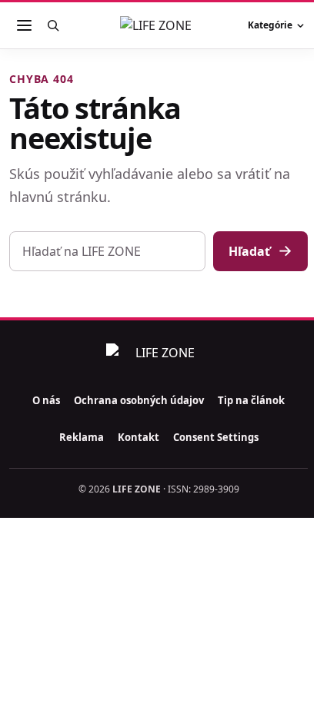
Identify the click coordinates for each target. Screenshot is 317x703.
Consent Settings (216, 437)
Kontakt (138, 437)
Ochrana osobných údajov (139, 400)
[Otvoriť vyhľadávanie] (53, 25)
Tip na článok (251, 400)
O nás (46, 400)
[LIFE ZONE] (158, 25)
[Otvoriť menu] (23, 25)
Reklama (81, 437)
